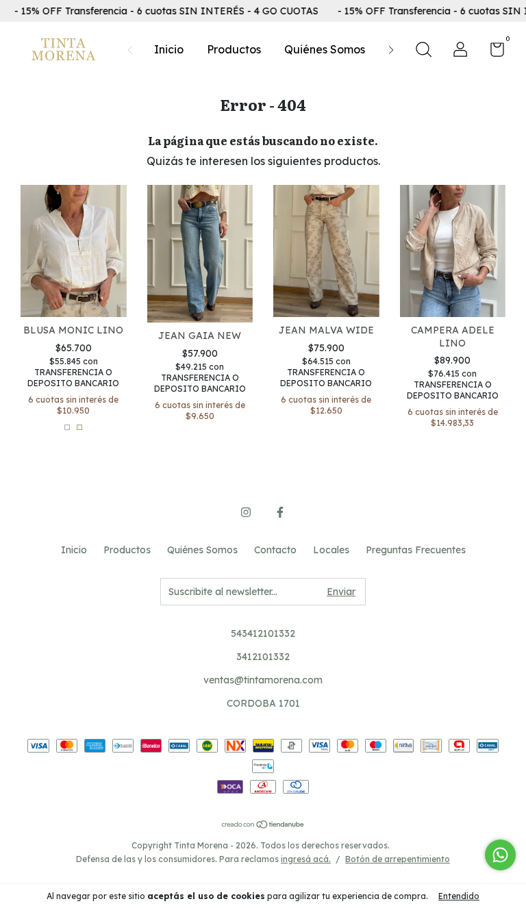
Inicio (169, 49)
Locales (331, 550)
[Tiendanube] (263, 825)
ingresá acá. (306, 859)
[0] (492, 52)
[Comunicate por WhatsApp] (500, 855)
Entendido (458, 896)
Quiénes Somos (324, 49)
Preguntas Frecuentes (416, 550)
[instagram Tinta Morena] (245, 512)
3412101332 (263, 657)
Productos (234, 49)
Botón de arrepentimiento (397, 859)
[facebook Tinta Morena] (280, 512)
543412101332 (263, 633)
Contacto (275, 550)
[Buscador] (423, 51)
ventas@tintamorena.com (263, 680)
